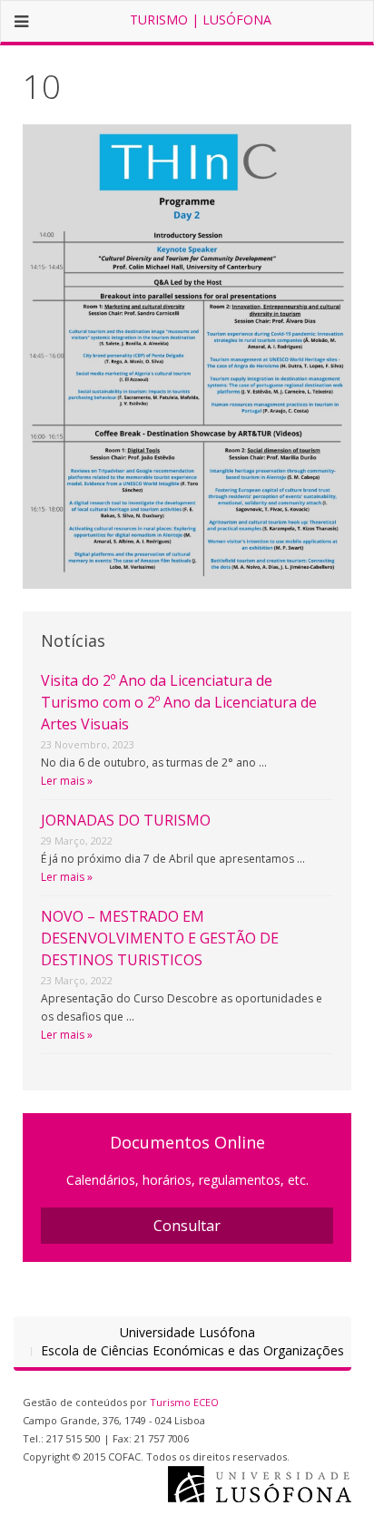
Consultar (187, 1226)
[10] (187, 355)
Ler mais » (67, 780)
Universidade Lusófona (187, 1332)
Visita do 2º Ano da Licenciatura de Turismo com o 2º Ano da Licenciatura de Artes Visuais (179, 702)
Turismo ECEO (184, 1402)
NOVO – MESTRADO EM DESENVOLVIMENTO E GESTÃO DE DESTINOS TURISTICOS (160, 938)
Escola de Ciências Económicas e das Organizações (192, 1350)
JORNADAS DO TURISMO (126, 820)
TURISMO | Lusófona (200, 19)
